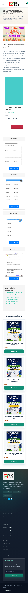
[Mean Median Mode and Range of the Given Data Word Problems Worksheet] (14, 265)
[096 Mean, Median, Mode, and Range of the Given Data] (14, 154)
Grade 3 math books (7, 508)
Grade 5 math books (7, 511)
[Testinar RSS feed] (11, 499)
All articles (5, 524)
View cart (5, 517)
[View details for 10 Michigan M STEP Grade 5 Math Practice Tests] (14, 447)
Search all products (7, 505)
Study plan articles (7, 536)
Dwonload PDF (14, 168)
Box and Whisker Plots (12, 301)
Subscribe (14, 575)
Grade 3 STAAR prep (7, 527)
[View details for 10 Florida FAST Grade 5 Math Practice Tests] (14, 373)
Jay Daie (5, 546)
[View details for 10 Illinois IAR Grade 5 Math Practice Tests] (14, 410)
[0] (26, 3)
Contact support (7, 552)
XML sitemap (6, 555)
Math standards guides (8, 533)
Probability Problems (12, 299)
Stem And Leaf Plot (11, 304)
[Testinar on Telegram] (9, 499)
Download (17, 127)
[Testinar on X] (6, 499)
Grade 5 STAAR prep (7, 530)
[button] (3, 4)
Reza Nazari (5, 549)
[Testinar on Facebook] (4, 499)
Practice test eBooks (7, 514)
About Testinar (6, 543)
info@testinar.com (7, 590)
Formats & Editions (17, 120)
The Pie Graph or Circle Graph (14, 292)
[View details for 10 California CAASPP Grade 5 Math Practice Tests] (14, 336)
